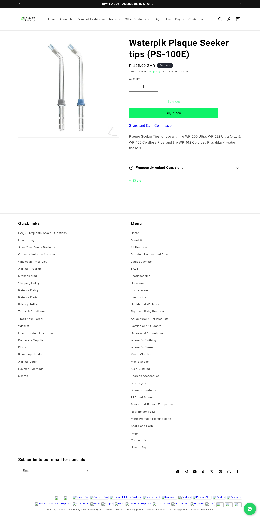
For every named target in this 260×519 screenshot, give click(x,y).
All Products (139, 247)
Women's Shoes (142, 347)
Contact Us (138, 440)
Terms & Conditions (32, 311)
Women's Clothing (143, 340)
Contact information (202, 509)
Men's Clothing (141, 354)
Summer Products (143, 390)
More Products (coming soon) (151, 418)
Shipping (154, 71)
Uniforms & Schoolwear (147, 333)
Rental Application (30, 354)
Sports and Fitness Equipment (152, 404)
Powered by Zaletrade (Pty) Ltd (84, 509)
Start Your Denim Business (37, 247)
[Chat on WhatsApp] (250, 509)
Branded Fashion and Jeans (150, 254)
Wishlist (23, 326)
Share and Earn (142, 426)
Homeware (138, 283)
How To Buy (26, 240)
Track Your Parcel (30, 318)
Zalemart (61, 509)
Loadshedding (141, 276)
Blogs (22, 347)
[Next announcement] (240, 4)
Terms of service (156, 509)
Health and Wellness (145, 304)
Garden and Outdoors (146, 326)
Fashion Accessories (145, 375)
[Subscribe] (86, 471)
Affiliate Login (27, 361)
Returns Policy (28, 290)
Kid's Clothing (140, 368)
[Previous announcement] (19, 4)
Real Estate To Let (144, 411)
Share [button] (137, 180)
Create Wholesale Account (36, 254)
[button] (98, 19)
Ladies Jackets (141, 261)
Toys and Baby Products (148, 311)
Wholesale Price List (32, 261)
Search (23, 375)
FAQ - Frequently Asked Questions (42, 233)
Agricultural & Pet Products (149, 318)
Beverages (138, 383)
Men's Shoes (140, 361)
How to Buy (139, 447)
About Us (137, 240)
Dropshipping (27, 276)
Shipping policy (178, 509)
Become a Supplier (31, 340)
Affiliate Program (30, 268)
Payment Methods (30, 368)
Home (135, 233)
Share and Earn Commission (151, 125)
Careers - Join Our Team (35, 333)
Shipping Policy (29, 283)
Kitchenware (139, 290)
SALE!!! (136, 268)
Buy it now (174, 113)
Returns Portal (28, 297)
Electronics (138, 297)
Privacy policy (135, 509)
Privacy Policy (28, 304)
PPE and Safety (142, 397)
